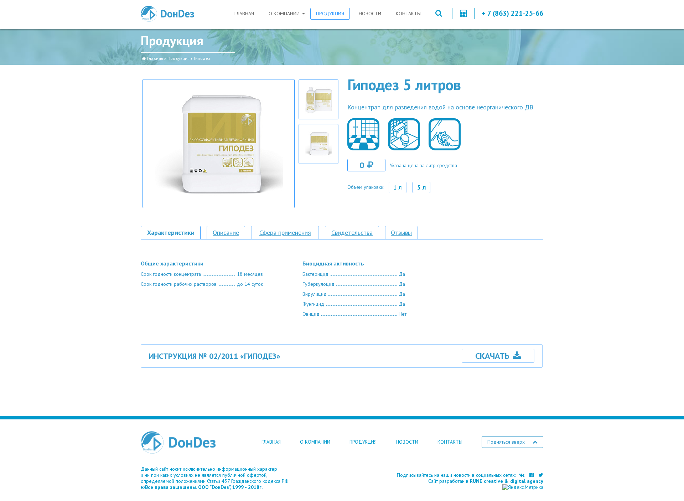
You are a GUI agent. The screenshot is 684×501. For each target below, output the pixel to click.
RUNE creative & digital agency (506, 481)
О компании (284, 13)
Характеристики (171, 232)
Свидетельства (352, 232)
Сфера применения (285, 232)
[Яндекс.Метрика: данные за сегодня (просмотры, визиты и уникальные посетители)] (522, 487)
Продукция (330, 13)
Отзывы (401, 232)
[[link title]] (318, 99)
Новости (370, 13)
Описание (226, 232)
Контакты (408, 13)
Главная (244, 13)
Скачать (492, 355)
